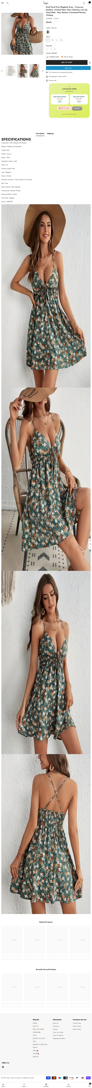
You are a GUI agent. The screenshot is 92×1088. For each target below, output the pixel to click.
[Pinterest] (3, 1067)
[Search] (7, 3)
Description (40, 133)
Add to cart (66, 62)
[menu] (2, 3)
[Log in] (84, 3)
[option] (22, 34)
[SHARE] (89, 63)
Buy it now (68, 68)
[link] (12, 956)
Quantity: (49, 46)
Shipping (50, 133)
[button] (2, 71)
